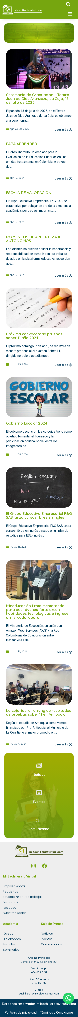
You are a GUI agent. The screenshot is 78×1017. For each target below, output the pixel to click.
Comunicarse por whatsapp (68, 998)
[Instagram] (34, 866)
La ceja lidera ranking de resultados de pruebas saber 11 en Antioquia (38, 712)
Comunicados (39, 829)
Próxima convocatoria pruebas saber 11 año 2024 (34, 335)
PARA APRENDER (21, 143)
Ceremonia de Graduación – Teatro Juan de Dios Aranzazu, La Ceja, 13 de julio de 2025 (37, 98)
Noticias (39, 775)
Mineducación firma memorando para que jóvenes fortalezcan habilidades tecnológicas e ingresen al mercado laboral (38, 611)
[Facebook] (45, 866)
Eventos (39, 802)
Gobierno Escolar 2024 (26, 423)
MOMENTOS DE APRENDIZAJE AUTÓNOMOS (33, 238)
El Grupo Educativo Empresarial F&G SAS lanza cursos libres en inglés (39, 515)
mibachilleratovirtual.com (56, 1004)
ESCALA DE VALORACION (28, 192)
